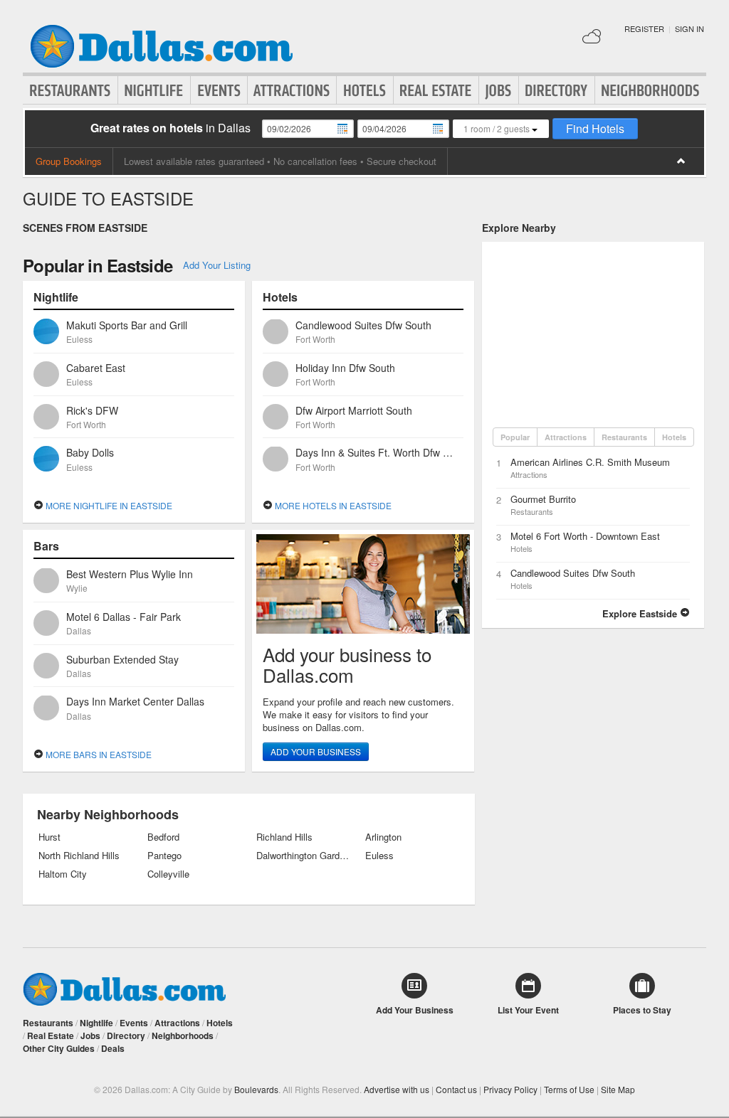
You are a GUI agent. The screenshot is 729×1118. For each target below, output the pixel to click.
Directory (556, 90)
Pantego (164, 855)
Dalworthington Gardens (303, 855)
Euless (379, 855)
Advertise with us (396, 1089)
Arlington (383, 837)
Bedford (163, 837)
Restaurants (70, 90)
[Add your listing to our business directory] (363, 584)
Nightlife (154, 90)
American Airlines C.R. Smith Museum (590, 462)
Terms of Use (569, 1089)
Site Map (618, 1089)
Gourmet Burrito (543, 499)
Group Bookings (69, 161)
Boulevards (256, 1089)
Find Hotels (595, 128)
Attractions (292, 90)
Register (644, 28)
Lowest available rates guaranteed (194, 161)
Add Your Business (316, 751)
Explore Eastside (641, 613)
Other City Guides (59, 1048)
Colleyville (168, 874)
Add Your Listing (217, 265)
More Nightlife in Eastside (107, 505)
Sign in (689, 28)
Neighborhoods (650, 90)
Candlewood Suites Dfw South (572, 573)
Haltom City (62, 874)
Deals (113, 1048)
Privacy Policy (510, 1089)
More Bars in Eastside (97, 754)
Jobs (498, 90)
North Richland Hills (79, 855)
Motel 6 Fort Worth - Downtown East (585, 536)
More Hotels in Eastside (332, 505)
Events (219, 90)
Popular (515, 437)
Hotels (365, 90)
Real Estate (436, 90)
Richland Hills (284, 837)
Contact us (456, 1089)
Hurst (49, 837)
